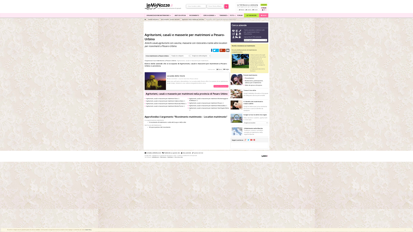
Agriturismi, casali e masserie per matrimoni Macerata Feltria (165, 103)
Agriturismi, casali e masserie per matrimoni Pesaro (205, 103)
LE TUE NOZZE (251, 15)
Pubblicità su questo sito (172, 153)
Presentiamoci (249, 78)
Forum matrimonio (250, 75)
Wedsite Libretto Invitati (249, 9)
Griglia (227, 69)
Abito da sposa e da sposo (253, 85)
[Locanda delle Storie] (155, 81)
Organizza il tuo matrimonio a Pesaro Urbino (160, 60)
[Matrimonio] (165, 6)
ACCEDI (263, 4)
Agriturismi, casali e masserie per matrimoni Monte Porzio (164, 106)
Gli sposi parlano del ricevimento (159, 127)
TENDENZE (223, 15)
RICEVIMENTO (194, 15)
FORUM (240, 15)
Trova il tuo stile (249, 90)
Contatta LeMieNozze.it (153, 153)
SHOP (264, 15)
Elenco (220, 69)
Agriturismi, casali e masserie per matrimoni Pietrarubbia (207, 105)
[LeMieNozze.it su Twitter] (248, 140)
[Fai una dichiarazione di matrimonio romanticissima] (240, 61)
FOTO (232, 15)
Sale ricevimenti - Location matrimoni (170, 19)
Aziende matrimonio (153, 19)
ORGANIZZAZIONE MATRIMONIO (158, 15)
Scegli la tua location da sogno (255, 115)
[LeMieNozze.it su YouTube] (251, 140)
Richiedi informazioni (220, 86)
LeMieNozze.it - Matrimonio (159, 157)
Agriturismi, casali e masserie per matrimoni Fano (162, 98)
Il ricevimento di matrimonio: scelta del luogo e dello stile (167, 122)
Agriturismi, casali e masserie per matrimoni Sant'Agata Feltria (209, 108)
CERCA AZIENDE (209, 15)
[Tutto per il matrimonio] (145, 19)
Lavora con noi (198, 153)
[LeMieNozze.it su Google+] (245, 140)
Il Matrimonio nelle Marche (253, 128)
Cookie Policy (88, 229)
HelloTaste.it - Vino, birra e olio (175, 157)
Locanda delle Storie (176, 76)
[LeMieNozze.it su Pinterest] (254, 140)
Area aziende (186, 153)
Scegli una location (249, 123)
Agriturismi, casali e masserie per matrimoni (193, 19)
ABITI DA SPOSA (180, 15)
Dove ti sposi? (249, 40)
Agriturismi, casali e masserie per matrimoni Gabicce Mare (164, 101)
